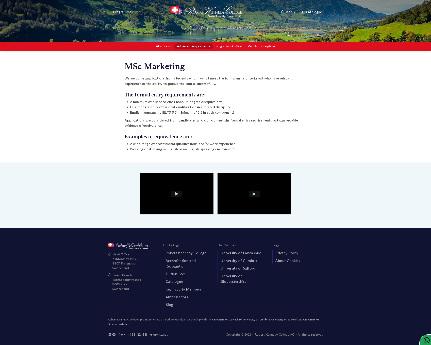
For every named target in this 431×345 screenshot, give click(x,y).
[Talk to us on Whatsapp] (123, 334)
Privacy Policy (286, 253)
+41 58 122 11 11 (136, 334)
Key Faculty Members (183, 289)
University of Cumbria (238, 260)
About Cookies (287, 260)
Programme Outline (229, 46)
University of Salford (237, 268)
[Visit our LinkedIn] (109, 334)
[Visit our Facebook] (113, 334)
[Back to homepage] (206, 11)
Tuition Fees (175, 274)
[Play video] (176, 194)
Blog (169, 304)
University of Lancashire (240, 253)
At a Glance (164, 46)
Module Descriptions (261, 46)
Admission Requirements (193, 46)
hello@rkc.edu (158, 334)
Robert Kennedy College (185, 253)
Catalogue (174, 281)
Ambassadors (176, 297)
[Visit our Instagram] (118, 334)
